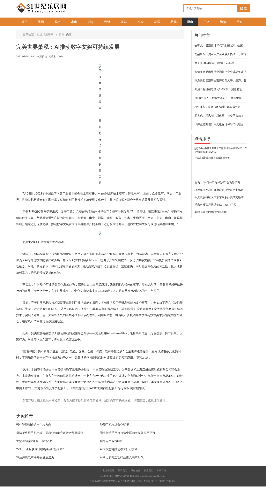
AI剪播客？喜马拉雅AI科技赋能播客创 (217, 106)
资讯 (41, 22)
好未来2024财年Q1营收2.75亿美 (214, 63)
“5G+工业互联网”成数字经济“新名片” (40, 449)
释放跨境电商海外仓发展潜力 (35, 457)
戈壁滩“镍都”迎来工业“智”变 (34, 441)
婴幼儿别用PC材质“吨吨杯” (211, 212)
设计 (107, 22)
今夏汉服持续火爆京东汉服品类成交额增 (219, 197)
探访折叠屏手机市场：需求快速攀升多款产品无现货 (49, 432)
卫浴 (206, 22)
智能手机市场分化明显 (114, 424)
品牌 (173, 22)
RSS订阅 (161, 470)
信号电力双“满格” (111, 441)
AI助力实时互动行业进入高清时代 (122, 457)
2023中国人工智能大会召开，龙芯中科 (218, 98)
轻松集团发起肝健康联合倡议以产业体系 (219, 189)
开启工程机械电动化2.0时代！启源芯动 (218, 89)
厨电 (190, 22)
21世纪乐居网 (45, 34)
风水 (58, 22)
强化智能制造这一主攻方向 (33, 424)
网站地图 (135, 470)
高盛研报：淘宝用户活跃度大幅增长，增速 (220, 54)
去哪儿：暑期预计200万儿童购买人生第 (219, 45)
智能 (140, 22)
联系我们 (148, 470)
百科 (240, 22)
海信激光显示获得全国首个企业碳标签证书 (220, 71)
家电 (74, 22)
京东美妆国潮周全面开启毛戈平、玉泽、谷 (220, 80)
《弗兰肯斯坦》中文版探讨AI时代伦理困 (219, 124)
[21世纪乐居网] (41, 7)
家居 (157, 22)
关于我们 (122, 470)
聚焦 (223, 22)
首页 (24, 22)
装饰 (124, 22)
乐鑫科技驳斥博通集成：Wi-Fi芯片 (215, 204)
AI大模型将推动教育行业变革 (119, 449)
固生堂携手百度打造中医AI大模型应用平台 (127, 432)
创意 (91, 22)
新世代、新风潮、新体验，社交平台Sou (219, 115)
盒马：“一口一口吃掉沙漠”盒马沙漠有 (217, 182)
